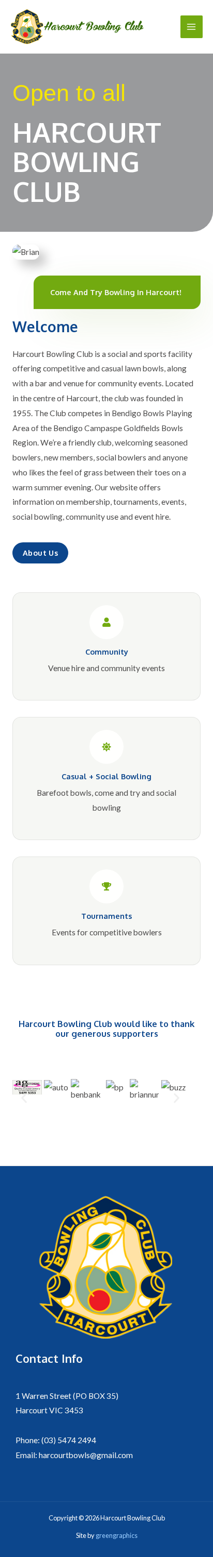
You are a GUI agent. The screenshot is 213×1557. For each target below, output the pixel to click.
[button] (24, 1097)
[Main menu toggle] (191, 26)
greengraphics (116, 1535)
